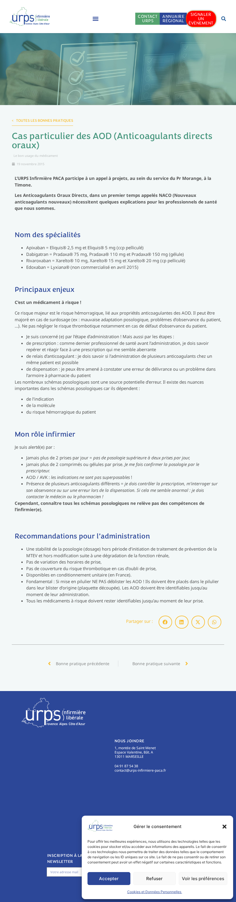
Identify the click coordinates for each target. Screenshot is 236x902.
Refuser (154, 878)
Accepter (109, 878)
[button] (224, 826)
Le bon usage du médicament (36, 155)
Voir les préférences (203, 878)
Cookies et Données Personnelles (154, 892)
